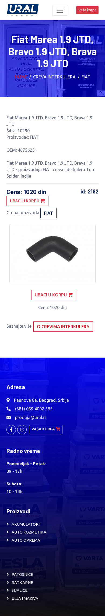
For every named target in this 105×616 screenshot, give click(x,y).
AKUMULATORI (26, 524)
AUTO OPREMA (26, 540)
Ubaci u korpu (25, 200)
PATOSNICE (22, 574)
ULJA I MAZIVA (25, 598)
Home (21, 76)
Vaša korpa (87, 10)
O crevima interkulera (63, 326)
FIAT (86, 76)
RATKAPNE (22, 582)
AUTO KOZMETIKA (29, 532)
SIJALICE (19, 590)
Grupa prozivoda (22, 212)
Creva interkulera (54, 76)
